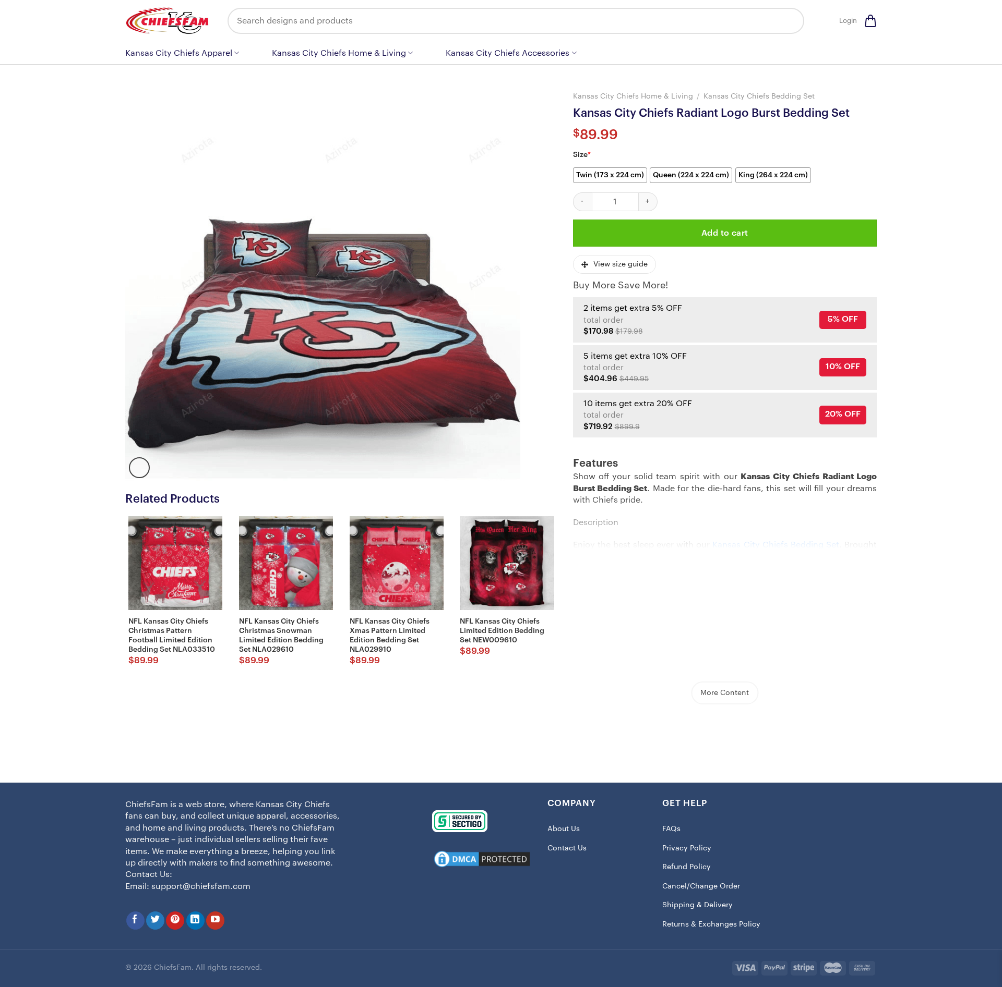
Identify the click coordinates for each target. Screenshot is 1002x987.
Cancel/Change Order (701, 886)
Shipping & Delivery (697, 905)
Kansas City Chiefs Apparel (178, 53)
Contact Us (567, 848)
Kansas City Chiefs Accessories (507, 53)
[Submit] (789, 20)
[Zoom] (139, 467)
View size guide (620, 264)
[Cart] (870, 20)
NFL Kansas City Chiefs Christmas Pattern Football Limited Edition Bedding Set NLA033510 (171, 636)
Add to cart (724, 233)
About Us (563, 829)
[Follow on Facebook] (135, 920)
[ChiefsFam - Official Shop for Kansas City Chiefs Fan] (168, 20)
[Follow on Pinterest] (175, 920)
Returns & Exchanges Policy (711, 924)
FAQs (671, 829)
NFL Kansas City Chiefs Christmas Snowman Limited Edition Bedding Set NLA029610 (281, 636)
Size (582, 155)
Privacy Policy (686, 848)
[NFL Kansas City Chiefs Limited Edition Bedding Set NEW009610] (507, 563)
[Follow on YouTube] (215, 920)
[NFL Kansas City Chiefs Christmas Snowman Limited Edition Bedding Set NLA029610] (286, 563)
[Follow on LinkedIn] (195, 920)
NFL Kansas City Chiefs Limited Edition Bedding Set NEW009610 (502, 631)
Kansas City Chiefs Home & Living (339, 53)
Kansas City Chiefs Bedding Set (759, 96)
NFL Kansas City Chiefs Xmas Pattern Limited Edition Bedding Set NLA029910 (390, 636)
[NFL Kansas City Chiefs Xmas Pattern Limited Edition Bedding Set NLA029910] (397, 563)
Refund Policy (686, 867)
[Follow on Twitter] (155, 920)
